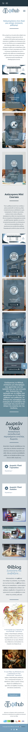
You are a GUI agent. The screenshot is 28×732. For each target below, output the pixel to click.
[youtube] (16, 729)
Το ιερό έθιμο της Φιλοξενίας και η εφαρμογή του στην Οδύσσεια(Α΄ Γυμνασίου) (14, 673)
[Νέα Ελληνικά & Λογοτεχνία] (14, 283)
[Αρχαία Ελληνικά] (14, 249)
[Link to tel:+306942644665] (3, 3)
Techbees (23, 726)
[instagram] (14, 729)
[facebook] (11, 729)
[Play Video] (14, 515)
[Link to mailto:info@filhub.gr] (7, 3)
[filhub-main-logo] (14, 701)
